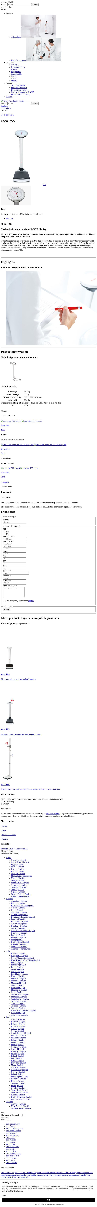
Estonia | (18, 1040)
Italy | (16, 1058)
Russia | (17, 1081)
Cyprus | (17, 1031)
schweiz (11, 1133)
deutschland (12, 1124)
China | (22, 958)
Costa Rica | (19, 915)
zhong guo (12, 1135)
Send (3, 429)
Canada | (18, 908)
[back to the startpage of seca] (12, 101)
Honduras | (19, 926)
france (10, 1126)
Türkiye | (18, 1008)
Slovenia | (18, 1083)
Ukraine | (18, 1095)
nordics (11, 1151)
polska (10, 1144)
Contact (9, 97)
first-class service (52, 814)
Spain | (17, 1086)
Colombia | (19, 912)
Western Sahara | (21, 894)
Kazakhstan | (19, 974)
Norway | (18, 1072)
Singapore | (19, 997)
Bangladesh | (19, 956)
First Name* (8, 536)
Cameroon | (18, 860)
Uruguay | (18, 944)
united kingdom (14, 1128)
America (9, 899)
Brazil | (22, 905)
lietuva (10, 1160)
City (4, 566)
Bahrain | (18, 953)
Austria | (18, 1019)
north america (13, 1131)
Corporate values (18, 67)
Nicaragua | (19, 933)
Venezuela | (19, 946)
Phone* (7, 576)
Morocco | (18, 874)
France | (17, 1044)
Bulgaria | (18, 1026)
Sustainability (16, 74)
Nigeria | (18, 878)
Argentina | (19, 901)
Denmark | (18, 1035)
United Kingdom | (21, 1097)
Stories (14, 81)
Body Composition (18, 60)
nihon (10, 1137)
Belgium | (18, 1022)
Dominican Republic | (23, 917)
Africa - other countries (20, 896)
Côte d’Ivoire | (20, 862)
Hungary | (18, 1051)
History (14, 69)
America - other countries (21, 949)
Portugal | (19, 1076)
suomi (53, 1175)
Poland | (17, 1074)
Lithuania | (18, 1063)
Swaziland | (19, 885)
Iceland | (17, 1054)
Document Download (19, 90)
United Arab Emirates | (23, 1010)
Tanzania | (18, 887)
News (13, 78)
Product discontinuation (20, 94)
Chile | (17, 910)
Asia (8, 951)
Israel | (17, 967)
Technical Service (18, 85)
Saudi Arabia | (20, 994)
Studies (5, 839)
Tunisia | (17, 889)
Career (13, 76)
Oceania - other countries (21, 1108)
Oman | (17, 985)
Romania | (18, 1079)
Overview (15, 65)
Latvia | (17, 1060)
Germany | (18, 1047)
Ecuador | (18, 919)
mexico (11, 1140)
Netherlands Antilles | (23, 931)
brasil (10, 1149)
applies (31, 601)
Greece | (17, 1049)
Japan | (17, 969)
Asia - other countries (19, 1015)
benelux (11, 1158)
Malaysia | (18, 981)
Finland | (18, 1042)
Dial (44, 185)
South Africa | (20, 883)
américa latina (13, 1153)
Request (6, 520)
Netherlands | (19, 1067)
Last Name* (8, 541)
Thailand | (18, 1006)
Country (7, 571)
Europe (9, 1017)
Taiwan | (18, 1003)
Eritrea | (17, 867)
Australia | (18, 1104)
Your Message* (10, 586)
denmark (11, 1163)
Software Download (19, 88)
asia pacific (12, 1156)
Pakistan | (18, 987)
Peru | (16, 940)
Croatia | (17, 1029)
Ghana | (17, 869)
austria (10, 1142)
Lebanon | (18, 978)
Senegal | (17, 880)
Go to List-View (7, 115)
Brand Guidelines (9, 835)
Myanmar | (18, 983)
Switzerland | (19, 1090)
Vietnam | (18, 1013)
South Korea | (20, 999)
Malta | (17, 1065)
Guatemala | (19, 924)
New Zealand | (20, 1106)
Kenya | (17, 871)
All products (16, 37)
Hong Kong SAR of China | (25, 960)
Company (7, 546)
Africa (8, 858)
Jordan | (17, 972)
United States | (20, 942)
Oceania (9, 1101)
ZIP (4, 561)
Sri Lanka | (18, 1001)
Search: (4, 4)
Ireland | (17, 1056)
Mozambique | (21, 876)
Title (5, 529)
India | (17, 962)
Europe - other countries (20, 1099)
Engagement (16, 72)
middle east (12, 1147)
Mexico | (18, 928)
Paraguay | (18, 937)
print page (5, 482)
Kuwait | (18, 976)
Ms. (7, 532)
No (4, 556)
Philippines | (19, 990)
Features (9, 218)
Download (5, 425)
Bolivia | (18, 903)
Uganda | (18, 892)
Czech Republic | (21, 1033)
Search (35, 5)
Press (4, 830)
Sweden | (18, 1088)
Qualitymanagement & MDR (22, 92)
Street (5, 551)
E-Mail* (7, 581)
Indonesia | (18, 965)
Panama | (18, 935)
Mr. (7, 534)
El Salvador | (19, 921)
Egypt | (17, 864)
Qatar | (17, 992)
